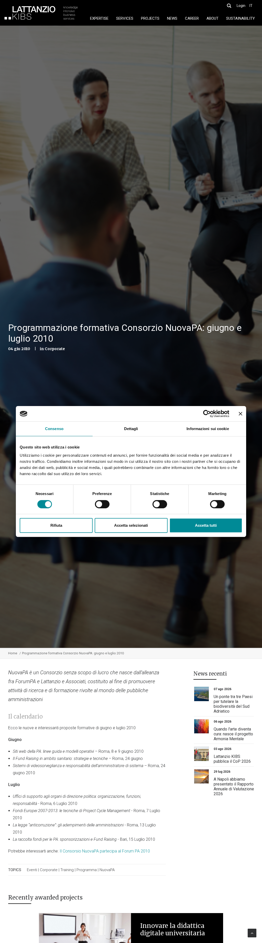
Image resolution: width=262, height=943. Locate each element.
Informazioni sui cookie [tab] (208, 428)
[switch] (102, 504)
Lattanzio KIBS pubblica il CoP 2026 (232, 759)
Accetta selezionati (131, 525)
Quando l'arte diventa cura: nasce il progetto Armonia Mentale (233, 734)
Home (12, 653)
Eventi (32, 870)
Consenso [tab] (54, 428)
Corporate (55, 348)
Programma (87, 870)
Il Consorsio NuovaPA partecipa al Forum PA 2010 (105, 851)
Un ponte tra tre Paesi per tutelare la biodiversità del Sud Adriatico (233, 704)
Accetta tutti (206, 525)
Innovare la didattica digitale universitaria (172, 929)
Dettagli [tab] (131, 428)
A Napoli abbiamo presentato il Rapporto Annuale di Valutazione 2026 (234, 786)
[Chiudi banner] (240, 414)
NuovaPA (107, 870)
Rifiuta (56, 525)
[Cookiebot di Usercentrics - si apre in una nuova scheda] (206, 414)
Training (67, 870)
